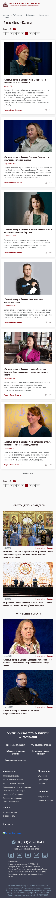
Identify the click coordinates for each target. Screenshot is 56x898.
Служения (42, 776)
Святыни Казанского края (14, 790)
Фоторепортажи (10, 812)
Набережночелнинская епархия (15, 752)
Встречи (41, 783)
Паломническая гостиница (15, 759)
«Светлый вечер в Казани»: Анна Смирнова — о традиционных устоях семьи (25, 81)
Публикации (17, 15)
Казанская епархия (11, 776)
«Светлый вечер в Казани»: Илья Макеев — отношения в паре (23, 300)
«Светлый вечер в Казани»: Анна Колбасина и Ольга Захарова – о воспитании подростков (27, 443)
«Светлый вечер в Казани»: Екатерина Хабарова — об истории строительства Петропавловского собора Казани (27, 662)
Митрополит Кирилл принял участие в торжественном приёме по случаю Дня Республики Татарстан (27, 604)
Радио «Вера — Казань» (13, 110)
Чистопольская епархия (15, 744)
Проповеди (43, 779)
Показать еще (27, 473)
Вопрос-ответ (44, 796)
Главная (6, 15)
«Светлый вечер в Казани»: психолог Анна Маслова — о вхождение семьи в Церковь (28, 231)
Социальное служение (12, 798)
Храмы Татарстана (11, 802)
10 (38, 33)
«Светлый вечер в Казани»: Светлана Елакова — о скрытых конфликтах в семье (26, 158)
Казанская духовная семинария (40, 752)
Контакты (8, 824)
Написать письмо (45, 800)
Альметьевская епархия (41, 744)
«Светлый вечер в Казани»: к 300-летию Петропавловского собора (21, 712)
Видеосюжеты (9, 816)
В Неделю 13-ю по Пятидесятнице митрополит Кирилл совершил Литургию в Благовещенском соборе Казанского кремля (28, 554)
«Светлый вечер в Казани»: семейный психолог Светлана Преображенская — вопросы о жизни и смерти (26, 372)
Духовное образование (13, 794)
